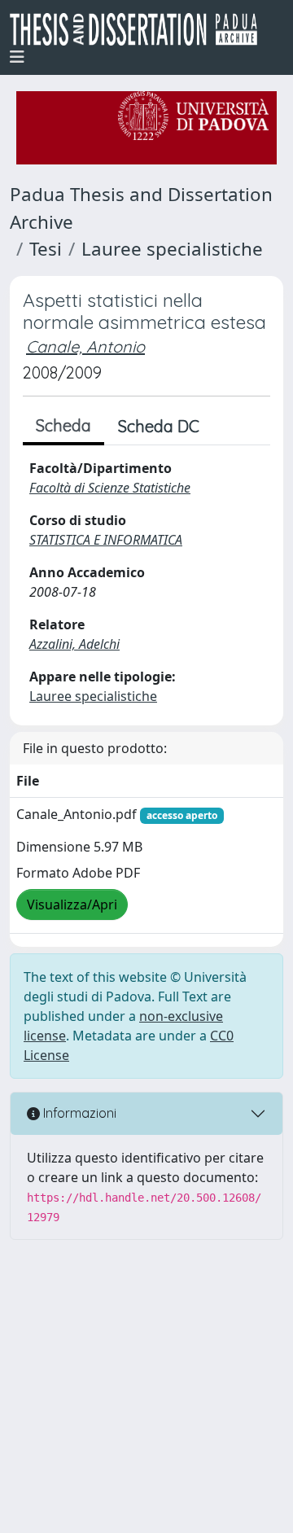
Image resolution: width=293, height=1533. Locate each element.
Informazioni (78, 1113)
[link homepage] (140, 29)
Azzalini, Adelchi (74, 644)
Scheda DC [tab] (158, 426)
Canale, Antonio (85, 346)
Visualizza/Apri (72, 904)
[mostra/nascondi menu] (17, 57)
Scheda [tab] (63, 425)
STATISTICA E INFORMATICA (105, 540)
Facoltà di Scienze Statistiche (109, 488)
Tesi (45, 248)
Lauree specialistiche (172, 248)
